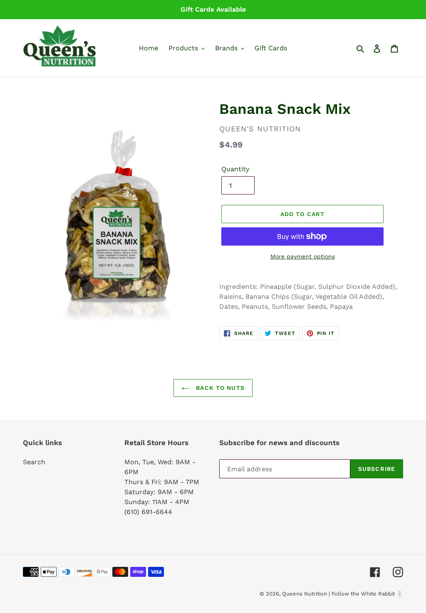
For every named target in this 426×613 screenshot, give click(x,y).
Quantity (235, 169)
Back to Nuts (219, 387)
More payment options (302, 256)
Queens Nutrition (304, 594)
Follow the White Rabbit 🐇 (367, 594)
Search (34, 462)
